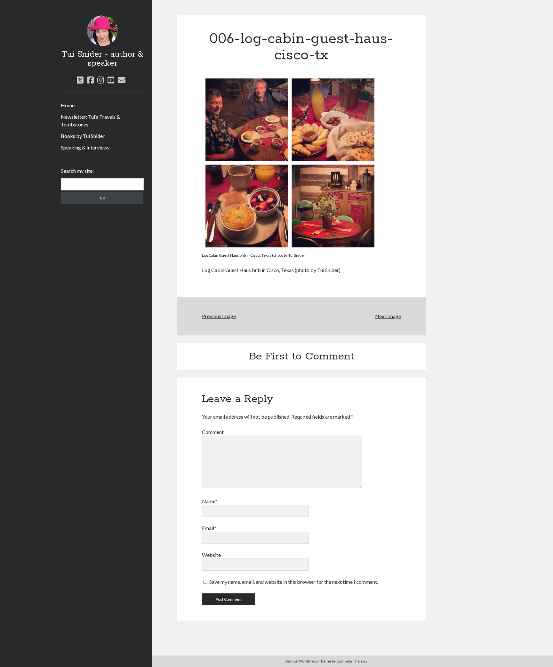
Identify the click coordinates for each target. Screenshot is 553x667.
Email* (209, 528)
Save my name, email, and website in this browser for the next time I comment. (293, 582)
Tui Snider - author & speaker (102, 58)
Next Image (388, 316)
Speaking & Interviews (85, 147)
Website (211, 555)
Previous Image (219, 316)
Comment (213, 432)
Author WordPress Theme (308, 661)
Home (68, 105)
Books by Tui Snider (83, 136)
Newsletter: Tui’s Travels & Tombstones (90, 120)
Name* (209, 501)
